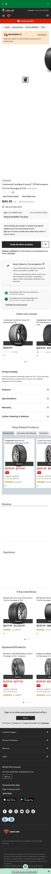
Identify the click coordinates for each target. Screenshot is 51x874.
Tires (43, 27)
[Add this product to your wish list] (45, 244)
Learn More (7, 793)
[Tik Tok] (33, 811)
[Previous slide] (3, 4)
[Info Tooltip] (32, 300)
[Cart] (47, 16)
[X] (10, 811)
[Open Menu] (3, 16)
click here (11, 253)
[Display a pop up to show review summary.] (21, 482)
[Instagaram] (16, 811)
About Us (5, 748)
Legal (4, 756)
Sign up (7, 777)
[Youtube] (22, 811)
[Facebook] (5, 811)
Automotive (17, 27)
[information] (43, 264)
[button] (18, 343)
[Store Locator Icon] (3, 10)
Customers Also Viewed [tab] (26, 433)
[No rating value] (7, 192)
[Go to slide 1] (25, 80)
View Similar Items (29, 196)
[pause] (6, 4)
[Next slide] (48, 4)
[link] (9, 192)
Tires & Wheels (31, 27)
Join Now (45, 723)
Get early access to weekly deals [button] (24, 872)
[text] (18, 352)
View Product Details (11, 196)
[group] (15, 472)
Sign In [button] (25, 718)
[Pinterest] (27, 811)
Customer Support (9, 732)
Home (7, 27)
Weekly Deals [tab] (8, 433)
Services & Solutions (10, 740)
